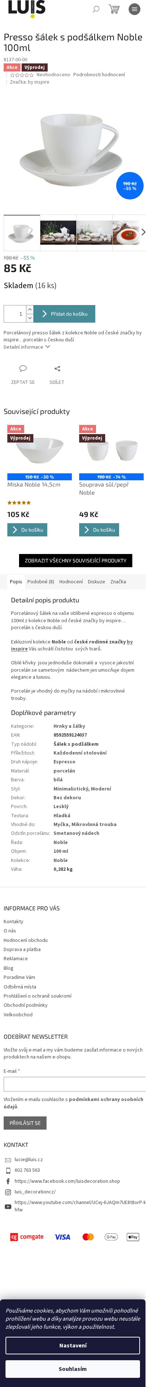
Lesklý (61, 806)
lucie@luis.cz (29, 1159)
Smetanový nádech (76, 833)
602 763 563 (27, 1170)
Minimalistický (71, 789)
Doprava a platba (22, 949)
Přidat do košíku (69, 314)
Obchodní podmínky (26, 1005)
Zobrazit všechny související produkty (75, 560)
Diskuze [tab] (96, 582)
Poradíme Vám (19, 977)
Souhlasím (73, 1369)
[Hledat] (96, 9)
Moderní (101, 789)
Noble (61, 842)
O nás (10, 931)
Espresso (65, 762)
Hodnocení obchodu (26, 940)
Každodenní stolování (80, 753)
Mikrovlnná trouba (94, 824)
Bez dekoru (67, 797)
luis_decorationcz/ (35, 1192)
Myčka (61, 824)
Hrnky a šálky (69, 726)
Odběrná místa (20, 987)
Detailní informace (23, 347)
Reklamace (16, 958)
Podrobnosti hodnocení (99, 74)
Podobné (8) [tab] (40, 582)
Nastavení (72, 1346)
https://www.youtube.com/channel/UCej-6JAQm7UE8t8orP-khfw (80, 1206)
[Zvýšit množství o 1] (29, 309)
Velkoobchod (18, 1015)
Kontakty (13, 921)
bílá (58, 780)
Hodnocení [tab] (71, 582)
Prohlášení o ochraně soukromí (37, 996)
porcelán (64, 771)
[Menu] (134, 9)
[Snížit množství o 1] (29, 318)
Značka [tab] (118, 582)
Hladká (62, 815)
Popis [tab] (16, 582)
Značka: (29, 82)
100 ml (61, 851)
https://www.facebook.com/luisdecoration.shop (67, 1181)
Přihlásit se (25, 1123)
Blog (9, 968)
